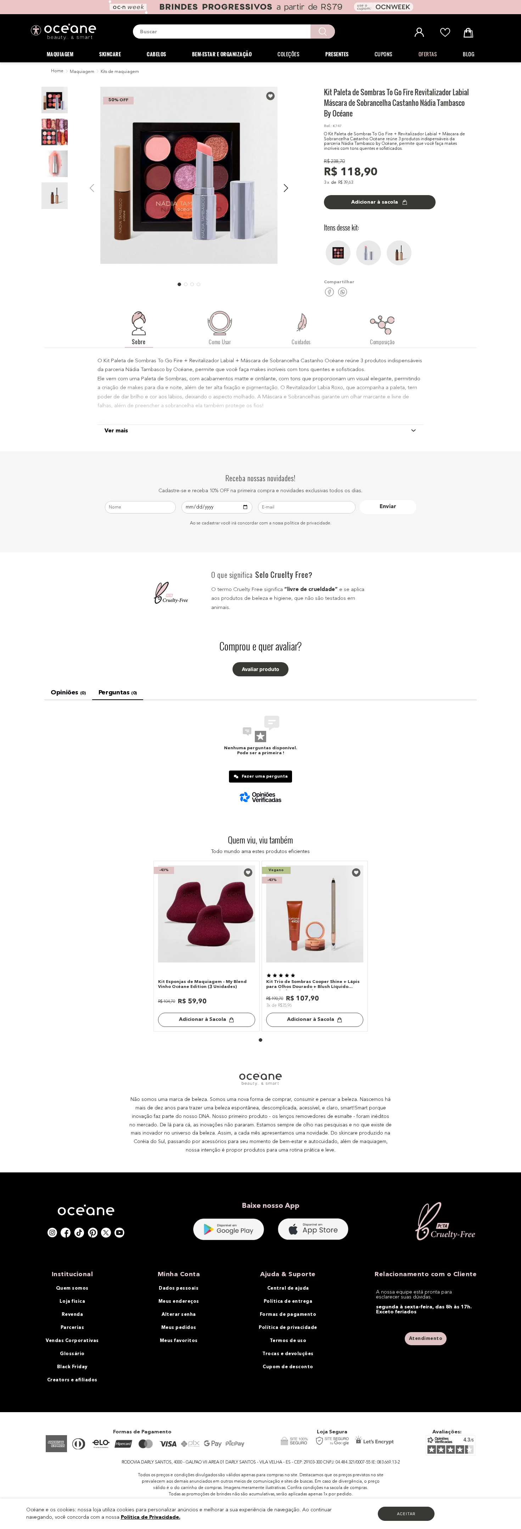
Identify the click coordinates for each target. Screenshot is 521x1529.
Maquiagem (82, 72)
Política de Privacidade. (150, 1517)
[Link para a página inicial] (56, 71)
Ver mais (116, 431)
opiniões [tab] (68, 692)
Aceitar (406, 1513)
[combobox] (234, 31)
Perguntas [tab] (118, 692)
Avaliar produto (260, 669)
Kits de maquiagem (120, 72)
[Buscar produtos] (322, 31)
